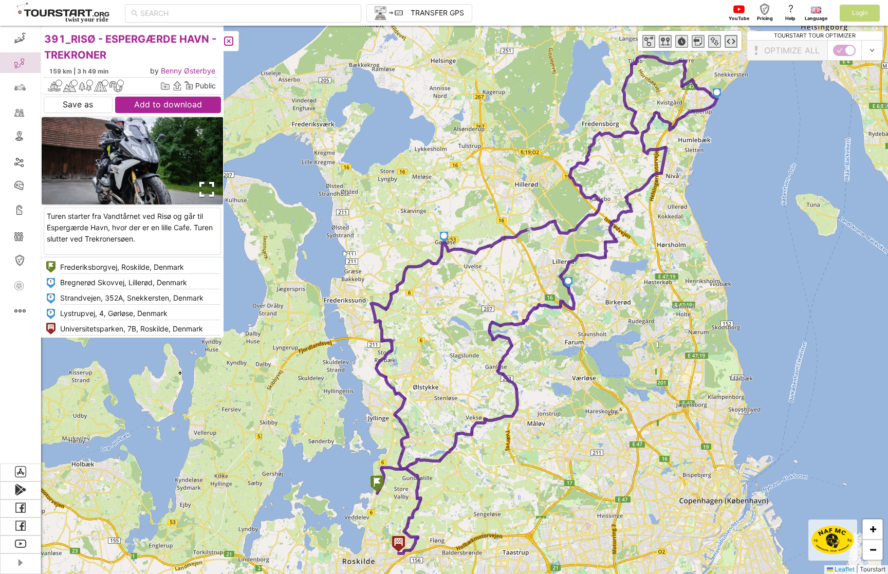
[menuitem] (20, 38)
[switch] (844, 50)
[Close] (228, 41)
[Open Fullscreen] (204, 190)
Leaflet (844, 569)
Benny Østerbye (188, 70)
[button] (377, 485)
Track (37, 161)
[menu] (20, 245)
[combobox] (247, 13)
